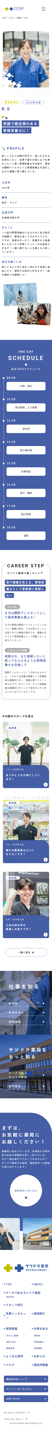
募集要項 (10, 1348)
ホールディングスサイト (15, 1412)
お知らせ (39, 1356)
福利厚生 (10, 1296)
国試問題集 (41, 1365)
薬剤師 (37, 1335)
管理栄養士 (39, 1341)
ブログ (10, 1365)
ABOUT (38, 1284)
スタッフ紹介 (15, 17)
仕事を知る (41, 1328)
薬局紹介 (39, 1313)
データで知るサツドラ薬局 (23, 1293)
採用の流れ (11, 1341)
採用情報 (11, 1328)
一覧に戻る (24, 952)
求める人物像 (12, 1335)
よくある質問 (14, 1356)
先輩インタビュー (16, 1315)
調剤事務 (38, 1348)
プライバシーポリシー (14, 1419)
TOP (4, 17)
